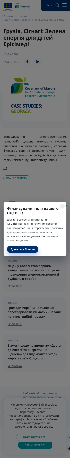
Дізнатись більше (23, 249)
